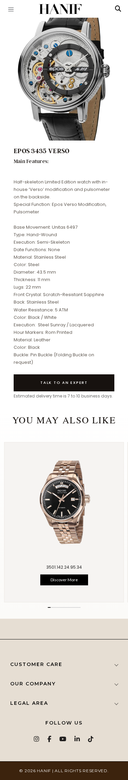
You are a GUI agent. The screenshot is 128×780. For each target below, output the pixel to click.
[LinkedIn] (77, 739)
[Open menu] (11, 9)
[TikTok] (91, 739)
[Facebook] (49, 739)
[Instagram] (37, 739)
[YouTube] (63, 739)
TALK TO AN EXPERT (64, 382)
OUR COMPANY (33, 684)
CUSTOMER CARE (36, 664)
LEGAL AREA (29, 703)
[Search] (118, 9)
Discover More (64, 579)
